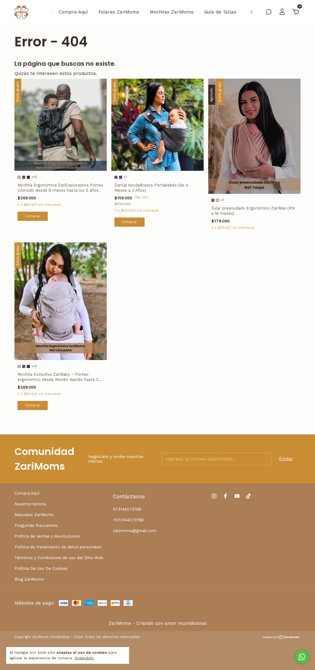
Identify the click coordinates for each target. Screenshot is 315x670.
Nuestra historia (30, 504)
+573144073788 (128, 520)
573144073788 (127, 509)
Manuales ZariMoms (34, 514)
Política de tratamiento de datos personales (57, 547)
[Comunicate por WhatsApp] (302, 657)
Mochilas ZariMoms (171, 12)
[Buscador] (268, 12)
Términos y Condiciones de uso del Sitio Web (58, 557)
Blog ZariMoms (29, 579)
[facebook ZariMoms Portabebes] (225, 496)
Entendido (84, 658)
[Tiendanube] (281, 638)
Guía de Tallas (220, 12)
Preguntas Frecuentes (36, 525)
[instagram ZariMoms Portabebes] (214, 496)
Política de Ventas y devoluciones (47, 536)
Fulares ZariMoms (118, 12)
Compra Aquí (73, 12)
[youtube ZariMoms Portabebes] (237, 496)
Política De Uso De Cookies (41, 568)
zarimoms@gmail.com (135, 530)
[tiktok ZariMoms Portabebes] (248, 496)
